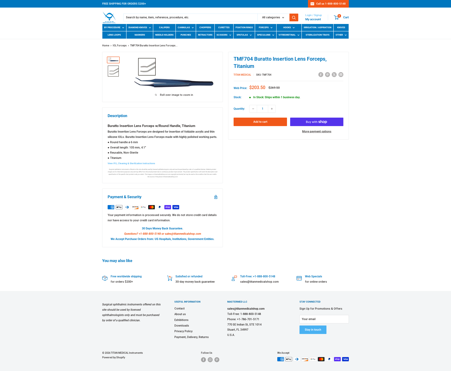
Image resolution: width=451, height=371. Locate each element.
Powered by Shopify (113, 357)
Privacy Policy (183, 331)
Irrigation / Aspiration (317, 27)
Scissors (222, 35)
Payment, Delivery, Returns (191, 337)
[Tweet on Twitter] (334, 74)
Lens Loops (114, 35)
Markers (140, 35)
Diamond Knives (137, 27)
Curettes (224, 27)
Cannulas (184, 27)
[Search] (293, 17)
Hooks (287, 27)
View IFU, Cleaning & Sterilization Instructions (131, 163)
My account (313, 19)
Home (105, 45)
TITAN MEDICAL (242, 74)
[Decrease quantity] (253, 108)
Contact (179, 308)
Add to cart (260, 121)
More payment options (316, 131)
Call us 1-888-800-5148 (331, 3)
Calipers (164, 27)
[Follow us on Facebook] (203, 359)
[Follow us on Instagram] (210, 359)
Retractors (205, 35)
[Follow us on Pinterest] (216, 359)
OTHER (339, 35)
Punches (186, 35)
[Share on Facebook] (320, 74)
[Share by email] (340, 74)
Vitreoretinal (287, 35)
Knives (341, 27)
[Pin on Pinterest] (327, 74)
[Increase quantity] (272, 108)
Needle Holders (164, 35)
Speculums (263, 35)
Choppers (205, 27)
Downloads (181, 325)
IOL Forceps (120, 45)
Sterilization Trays (317, 35)
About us (180, 314)
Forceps (264, 27)
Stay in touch (313, 329)
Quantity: (239, 108)
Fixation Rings (244, 27)
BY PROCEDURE (112, 27)
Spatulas (242, 35)
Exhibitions (181, 320)
